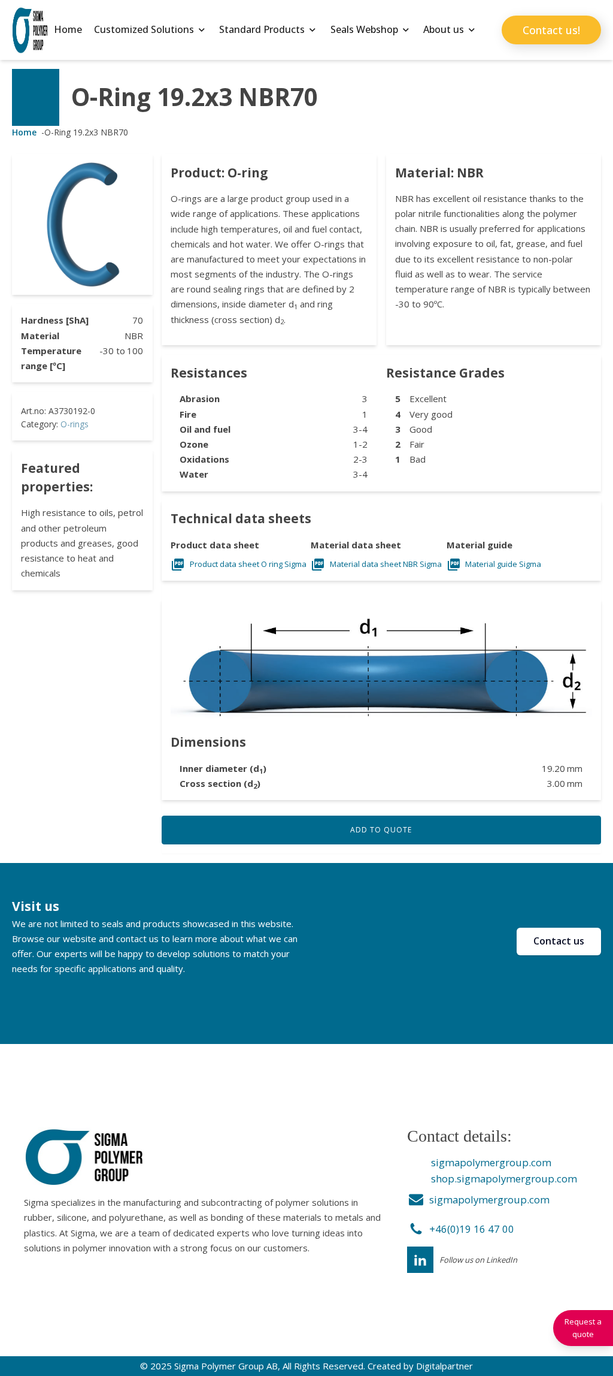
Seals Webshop (364, 29)
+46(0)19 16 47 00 (471, 1229)
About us (443, 29)
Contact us (558, 940)
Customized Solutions (144, 29)
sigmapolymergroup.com (491, 1162)
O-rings (74, 424)
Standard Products (262, 29)
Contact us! (551, 30)
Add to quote (381, 830)
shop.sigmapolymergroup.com (504, 1178)
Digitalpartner (444, 1366)
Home (68, 29)
